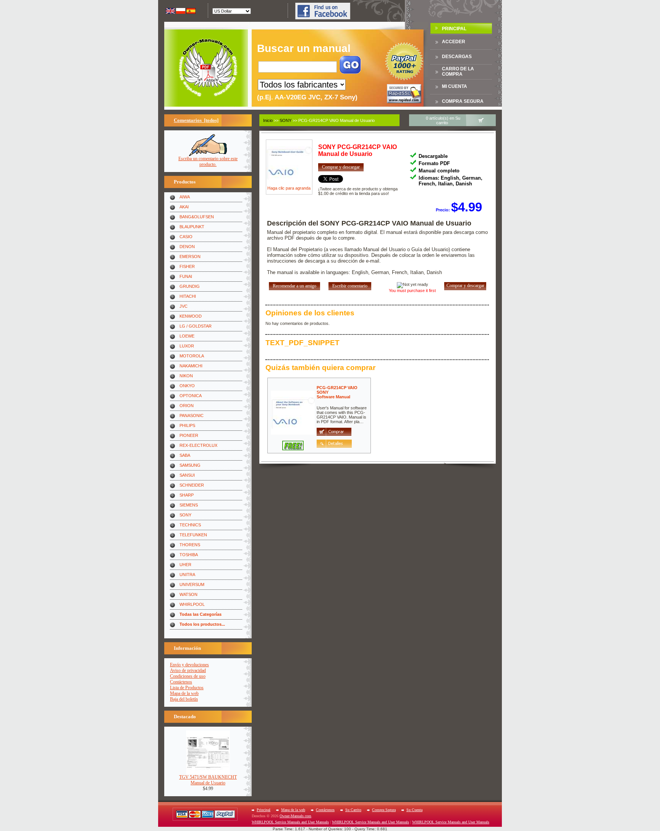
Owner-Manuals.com (295, 816)
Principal (454, 28)
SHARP (187, 495)
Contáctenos (181, 682)
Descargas (457, 56)
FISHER (187, 266)
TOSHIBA (189, 554)
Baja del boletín (184, 699)
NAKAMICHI (191, 366)
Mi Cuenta (454, 86)
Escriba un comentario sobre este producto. (208, 161)
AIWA (185, 197)
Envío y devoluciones (189, 664)
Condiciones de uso (187, 676)
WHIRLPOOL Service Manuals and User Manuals (290, 822)
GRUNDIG (190, 286)
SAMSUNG (190, 465)
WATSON (188, 594)
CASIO (186, 236)
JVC (184, 306)
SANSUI (187, 475)
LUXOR (187, 346)
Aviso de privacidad (188, 670)
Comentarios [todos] (196, 120)
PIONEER (189, 435)
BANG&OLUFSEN (197, 216)
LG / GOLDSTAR (196, 326)
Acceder (453, 41)
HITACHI (188, 296)
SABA (185, 455)
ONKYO (187, 385)
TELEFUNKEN (193, 534)
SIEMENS (189, 505)
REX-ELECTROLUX (198, 445)
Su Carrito (353, 810)
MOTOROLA (192, 356)
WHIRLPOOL (192, 604)
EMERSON (190, 256)
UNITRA (187, 574)
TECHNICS (190, 525)
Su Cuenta (414, 810)
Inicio (268, 120)
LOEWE (187, 336)
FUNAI (186, 276)
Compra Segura (463, 101)
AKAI (184, 207)
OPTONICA (191, 395)
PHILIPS (187, 425)
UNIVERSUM (192, 584)
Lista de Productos (187, 687)
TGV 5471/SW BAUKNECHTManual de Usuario (208, 780)
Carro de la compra (458, 71)
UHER (185, 564)
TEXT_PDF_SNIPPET (302, 343)
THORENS (190, 544)
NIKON (186, 375)
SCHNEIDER (192, 485)
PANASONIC (192, 415)
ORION (187, 405)
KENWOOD (191, 316)
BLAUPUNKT (192, 226)
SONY (185, 515)
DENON (187, 246)
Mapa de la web (184, 693)
